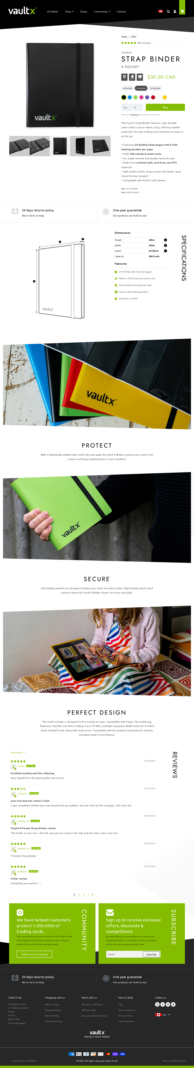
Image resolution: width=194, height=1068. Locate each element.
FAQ (120, 1004)
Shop (124, 36)
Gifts (134, 36)
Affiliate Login (89, 1010)
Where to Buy (52, 1004)
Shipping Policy (53, 1010)
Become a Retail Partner (94, 1015)
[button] (69, 12)
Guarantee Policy (54, 1021)
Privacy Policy (125, 1015)
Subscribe (151, 954)
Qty (125, 107)
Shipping (135, 114)
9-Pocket (141, 88)
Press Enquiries (126, 1021)
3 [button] (84, 894)
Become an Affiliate (92, 1004)
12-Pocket (155, 88)
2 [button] (79, 894)
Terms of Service (126, 1010)
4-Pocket (127, 88)
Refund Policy (52, 1015)
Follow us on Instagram (34, 954)
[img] (18, 761)
